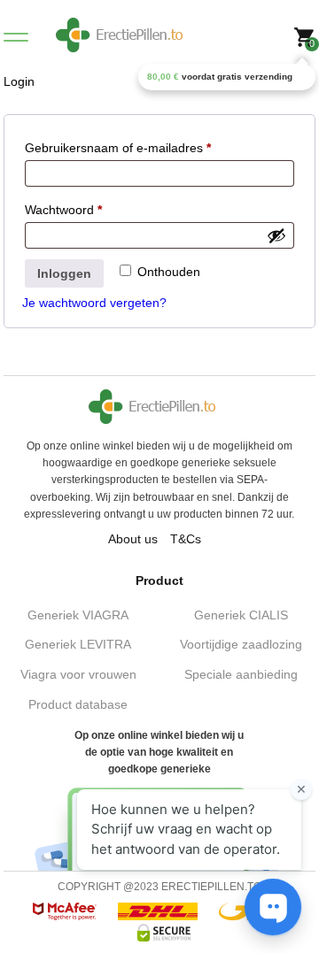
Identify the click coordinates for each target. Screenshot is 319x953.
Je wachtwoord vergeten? (94, 303)
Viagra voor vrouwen (78, 674)
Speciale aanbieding (241, 674)
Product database (78, 704)
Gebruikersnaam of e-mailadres (118, 148)
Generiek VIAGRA (77, 615)
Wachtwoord (63, 210)
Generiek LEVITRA (78, 644)
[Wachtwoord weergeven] (276, 235)
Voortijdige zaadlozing (241, 644)
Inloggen (64, 273)
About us (133, 539)
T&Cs (185, 539)
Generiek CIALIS (241, 615)
